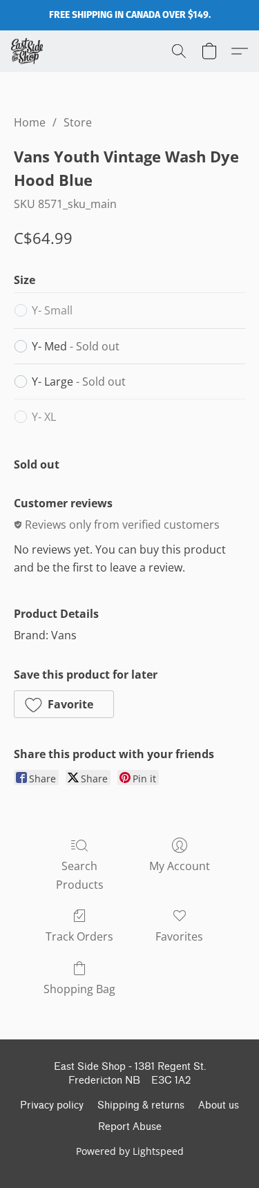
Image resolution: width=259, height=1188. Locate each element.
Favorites (179, 936)
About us (218, 1105)
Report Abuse (130, 1127)
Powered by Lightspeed (130, 1151)
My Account (179, 866)
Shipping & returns (140, 1105)
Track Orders (79, 936)
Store (78, 122)
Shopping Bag (79, 989)
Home (30, 122)
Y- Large (79, 381)
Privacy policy (52, 1105)
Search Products (80, 875)
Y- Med (75, 346)
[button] (28, 51)
